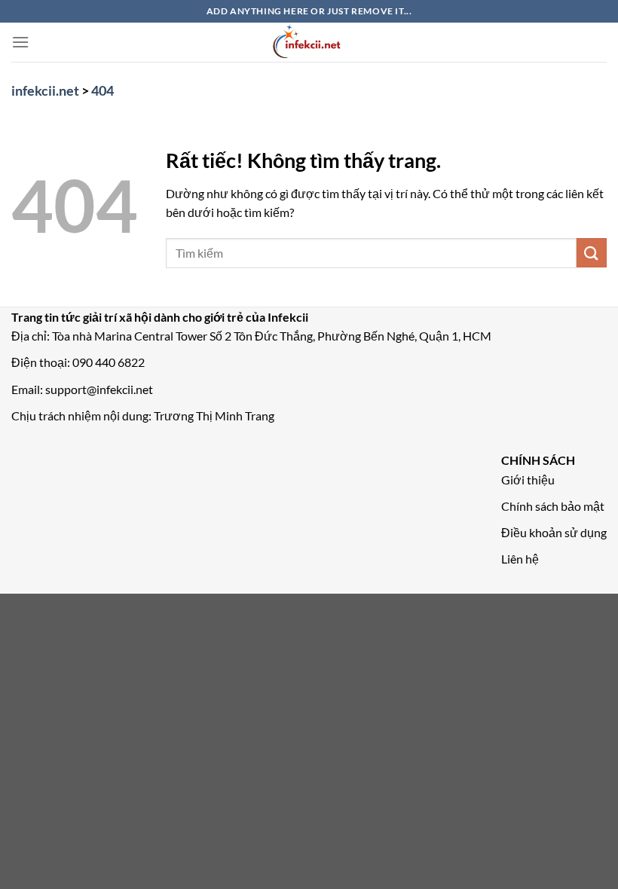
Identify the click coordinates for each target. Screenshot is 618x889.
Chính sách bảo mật (552, 506)
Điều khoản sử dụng (554, 532)
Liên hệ (520, 558)
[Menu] (20, 41)
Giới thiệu (528, 479)
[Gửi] (592, 252)
